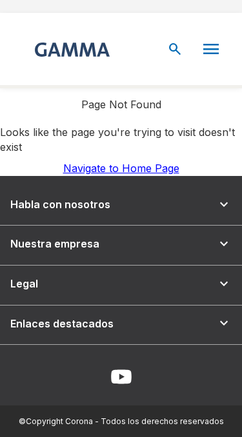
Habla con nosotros (121, 204)
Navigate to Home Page (121, 168)
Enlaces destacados (121, 323)
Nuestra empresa (121, 244)
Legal (121, 284)
